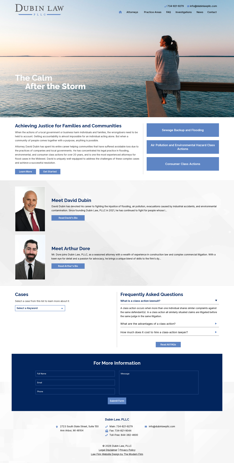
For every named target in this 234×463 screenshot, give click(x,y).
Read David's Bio (68, 218)
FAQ (168, 12)
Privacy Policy (127, 450)
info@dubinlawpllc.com (203, 6)
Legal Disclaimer (108, 450)
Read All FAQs (168, 344)
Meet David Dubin (71, 200)
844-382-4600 (129, 434)
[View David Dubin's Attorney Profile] (30, 209)
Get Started (50, 171)
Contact (212, 12)
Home (120, 12)
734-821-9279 (175, 6)
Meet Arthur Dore (70, 248)
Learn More (25, 171)
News (200, 12)
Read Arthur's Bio (68, 266)
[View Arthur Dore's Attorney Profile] (30, 257)
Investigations (184, 12)
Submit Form (117, 401)
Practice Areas (152, 12)
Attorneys (132, 12)
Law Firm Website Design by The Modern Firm (117, 454)
